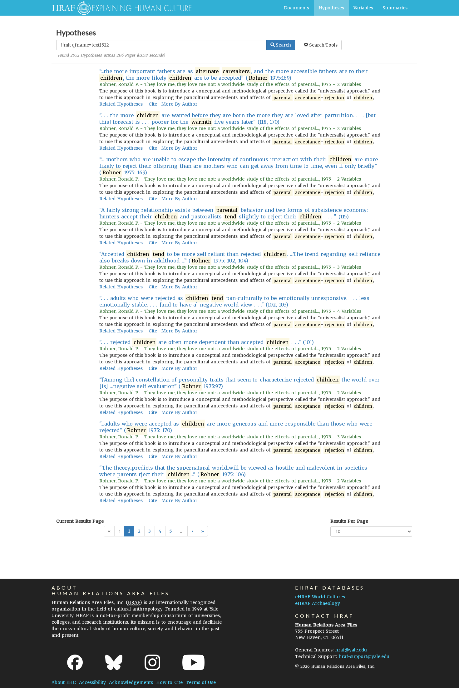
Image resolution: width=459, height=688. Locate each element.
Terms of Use (201, 682)
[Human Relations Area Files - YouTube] (193, 662)
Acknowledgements (131, 682)
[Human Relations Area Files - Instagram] (152, 662)
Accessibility (92, 682)
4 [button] (160, 531)
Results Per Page (349, 521)
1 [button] (129, 531)
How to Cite (169, 682)
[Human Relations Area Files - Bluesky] (113, 662)
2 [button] (139, 531)
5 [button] (170, 531)
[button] (192, 531)
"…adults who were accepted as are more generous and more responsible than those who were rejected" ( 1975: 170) (235, 427)
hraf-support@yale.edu (364, 656)
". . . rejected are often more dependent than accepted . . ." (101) (206, 342)
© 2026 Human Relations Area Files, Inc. (335, 666)
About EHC (64, 682)
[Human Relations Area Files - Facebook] (75, 662)
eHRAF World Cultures (320, 597)
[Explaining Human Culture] (119, 8)
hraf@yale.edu (351, 650)
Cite (153, 104)
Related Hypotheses (121, 104)
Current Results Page (80, 521)
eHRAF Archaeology (317, 603)
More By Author (179, 104)
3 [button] (149, 531)
